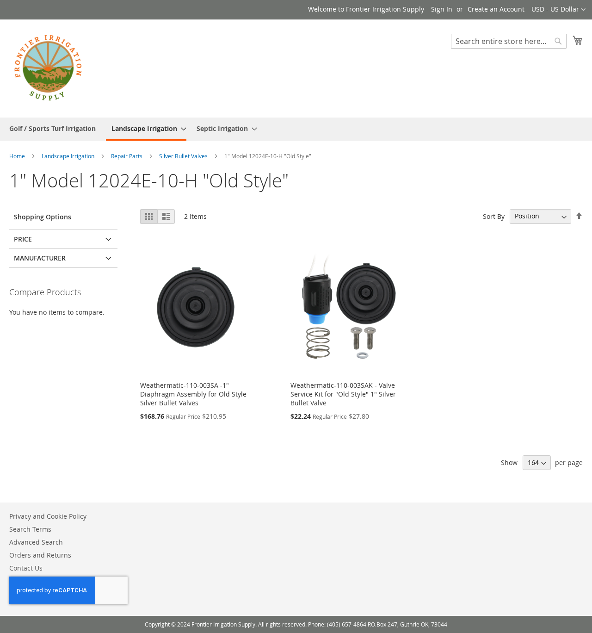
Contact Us (26, 568)
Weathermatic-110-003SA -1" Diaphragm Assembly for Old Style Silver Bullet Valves (193, 394)
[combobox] (509, 41)
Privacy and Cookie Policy (47, 516)
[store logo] (48, 68)
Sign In (441, 9)
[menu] (296, 129)
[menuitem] (52, 128)
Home (17, 156)
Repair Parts (127, 156)
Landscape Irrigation (69, 156)
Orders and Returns (40, 555)
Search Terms (30, 529)
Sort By (494, 215)
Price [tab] (23, 239)
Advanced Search (36, 542)
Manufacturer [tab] (40, 258)
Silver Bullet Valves (184, 156)
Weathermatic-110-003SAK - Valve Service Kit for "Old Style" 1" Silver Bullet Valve (343, 394)
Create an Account (496, 9)
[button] (558, 10)
